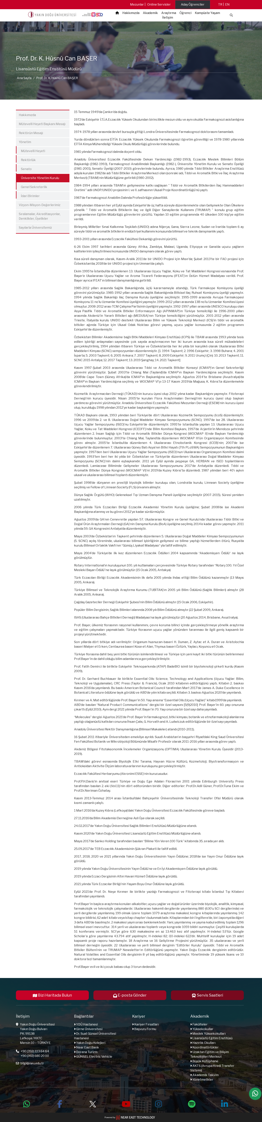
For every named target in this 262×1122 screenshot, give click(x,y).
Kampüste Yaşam (207, 13)
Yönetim (25, 142)
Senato (24, 168)
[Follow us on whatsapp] (26, 1103)
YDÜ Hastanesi (87, 1024)
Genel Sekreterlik (32, 186)
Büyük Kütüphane (205, 1061)
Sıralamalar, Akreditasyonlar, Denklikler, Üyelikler (39, 216)
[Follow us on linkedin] (224, 1103)
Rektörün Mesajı (31, 133)
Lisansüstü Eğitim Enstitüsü (212, 1038)
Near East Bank (87, 1047)
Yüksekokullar (202, 1029)
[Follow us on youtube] (125, 1103)
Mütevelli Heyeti (31, 150)
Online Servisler (159, 4)
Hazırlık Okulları (203, 1043)
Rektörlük (26, 159)
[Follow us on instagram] (158, 1103)
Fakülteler (200, 1024)
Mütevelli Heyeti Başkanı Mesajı (42, 124)
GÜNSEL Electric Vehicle (94, 1056)
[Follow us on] (92, 1103)
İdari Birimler (28, 195)
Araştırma (168, 13)
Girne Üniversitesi (89, 1029)
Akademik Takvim (205, 1075)
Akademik (150, 13)
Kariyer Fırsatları (146, 1024)
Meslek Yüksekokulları (209, 1033)
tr (220, 4)
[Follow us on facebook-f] (59, 1103)
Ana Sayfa (24, 78)
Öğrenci (185, 13)
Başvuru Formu (145, 1029)
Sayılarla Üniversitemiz (35, 227)
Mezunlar (137, 4)
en (227, 4)
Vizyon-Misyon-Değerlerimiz (39, 205)
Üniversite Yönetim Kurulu (38, 177)
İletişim (167, 17)
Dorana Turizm (86, 1052)
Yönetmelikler (202, 1079)
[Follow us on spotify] (191, 1103)
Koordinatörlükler (205, 1047)
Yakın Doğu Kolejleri (90, 1043)
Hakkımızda (130, 13)
